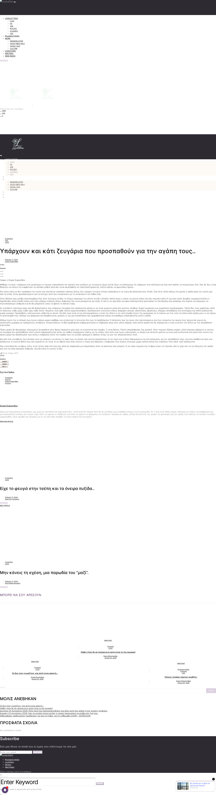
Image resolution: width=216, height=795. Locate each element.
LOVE (12, 21)
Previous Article (6, 421)
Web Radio (9, 767)
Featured (37, 667)
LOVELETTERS (11, 18)
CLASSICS (14, 31)
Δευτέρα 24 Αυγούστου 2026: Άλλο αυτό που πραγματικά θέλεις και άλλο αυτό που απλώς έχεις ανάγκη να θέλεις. (54, 711)
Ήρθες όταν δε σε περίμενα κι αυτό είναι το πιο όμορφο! (108, 652)
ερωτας (8, 379)
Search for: (4, 777)
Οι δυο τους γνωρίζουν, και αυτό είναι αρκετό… (35, 673)
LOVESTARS (10, 51)
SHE (11, 26)
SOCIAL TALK (15, 46)
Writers (8, 764)
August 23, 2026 (37, 679)
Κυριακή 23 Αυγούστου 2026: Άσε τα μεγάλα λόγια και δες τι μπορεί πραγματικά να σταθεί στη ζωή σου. (49, 713)
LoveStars (9, 762)
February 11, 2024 (11, 260)
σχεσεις (8, 383)
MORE (7, 38)
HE (11, 24)
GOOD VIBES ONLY (17, 44)
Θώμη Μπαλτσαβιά (110, 656)
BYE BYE (13, 29)
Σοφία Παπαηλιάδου (183, 681)
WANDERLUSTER (16, 41)
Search (2, 687)
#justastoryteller (12, 36)
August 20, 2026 (183, 683)
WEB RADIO (10, 56)
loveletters (9, 378)
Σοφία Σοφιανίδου (11, 261)
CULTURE (13, 49)
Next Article (5, 505)
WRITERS (9, 53)
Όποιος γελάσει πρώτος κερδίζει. (181, 677)
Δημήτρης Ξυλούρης (12, 499)
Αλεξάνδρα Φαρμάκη (12, 583)
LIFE (11, 34)
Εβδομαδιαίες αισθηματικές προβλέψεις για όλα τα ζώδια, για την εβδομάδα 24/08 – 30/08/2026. (45, 716)
